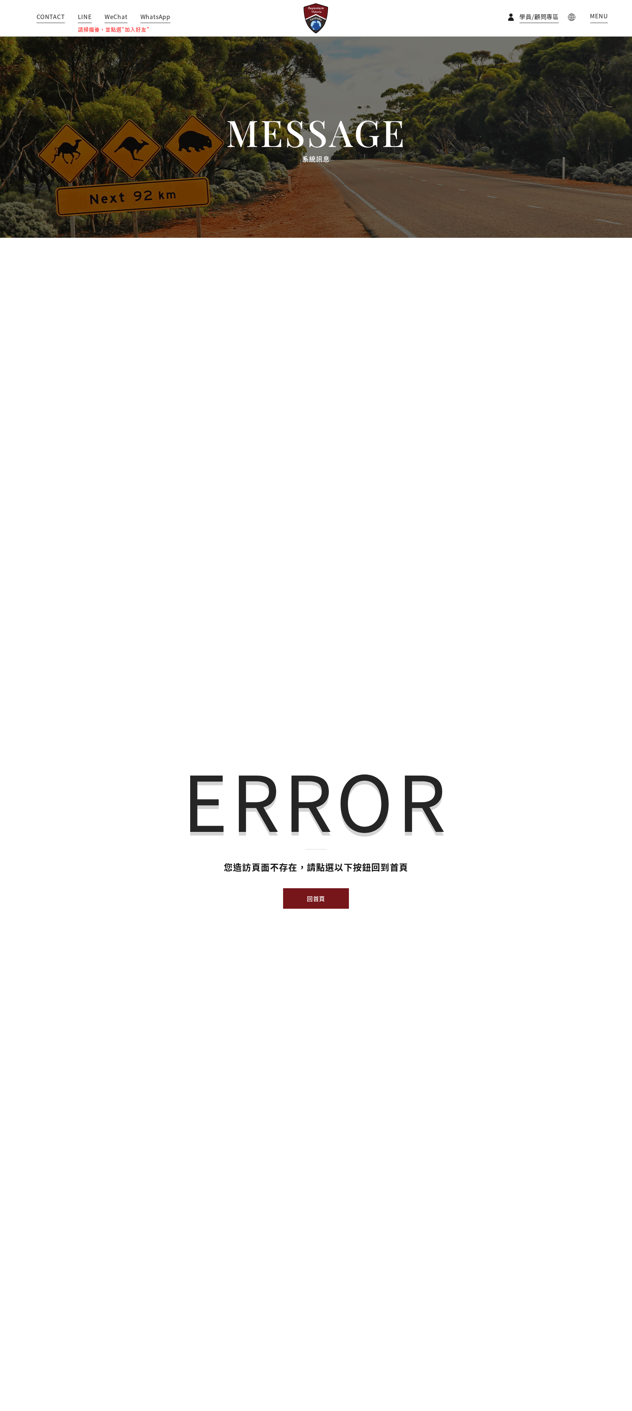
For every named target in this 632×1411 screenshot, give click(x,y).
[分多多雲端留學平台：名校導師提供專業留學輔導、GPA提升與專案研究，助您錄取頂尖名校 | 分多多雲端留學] (316, 18)
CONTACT (51, 16)
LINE (85, 16)
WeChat (116, 16)
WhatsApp (155, 16)
